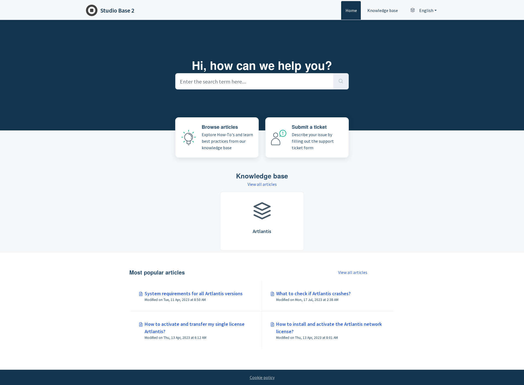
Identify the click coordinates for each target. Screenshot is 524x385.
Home (351, 10)
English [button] (426, 10)
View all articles (262, 184)
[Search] (341, 81)
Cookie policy (262, 377)
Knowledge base (382, 10)
